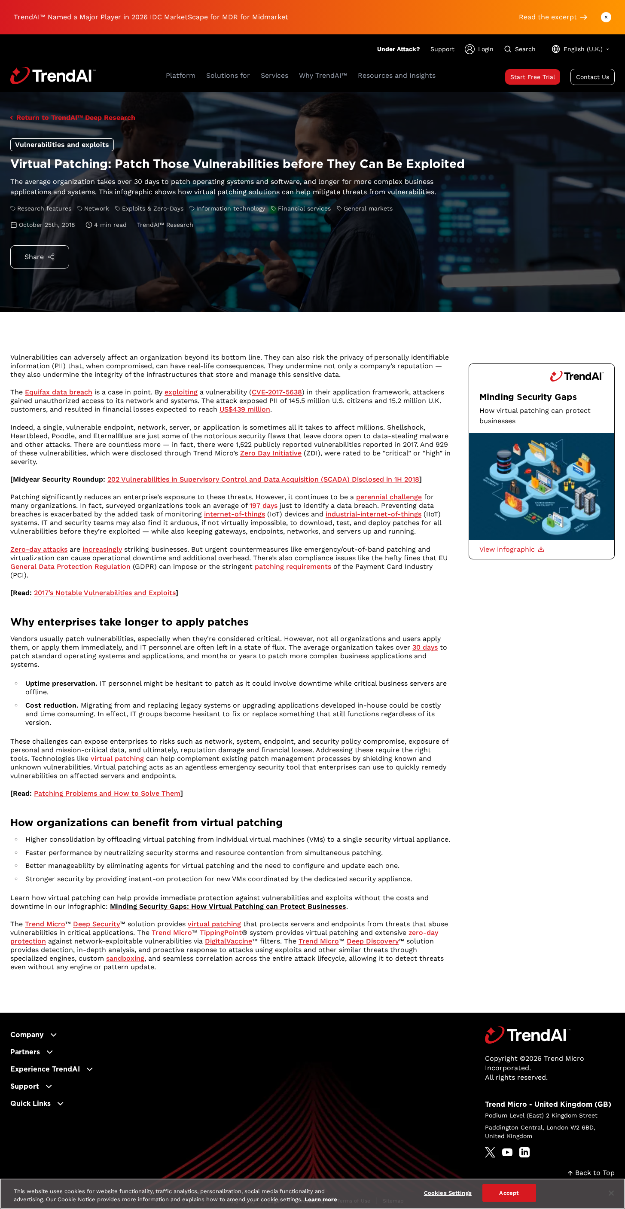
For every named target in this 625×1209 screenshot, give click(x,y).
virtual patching (117, 758)
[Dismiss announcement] (606, 17)
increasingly (102, 549)
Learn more (321, 1200)
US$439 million (245, 409)
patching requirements (293, 566)
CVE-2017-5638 (277, 392)
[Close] (611, 1193)
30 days (425, 647)
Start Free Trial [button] (532, 76)
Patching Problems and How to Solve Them (107, 793)
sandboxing (125, 958)
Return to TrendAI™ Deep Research (75, 117)
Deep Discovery (373, 941)
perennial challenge (389, 497)
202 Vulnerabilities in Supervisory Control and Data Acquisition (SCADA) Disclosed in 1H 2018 (263, 479)
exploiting (181, 392)
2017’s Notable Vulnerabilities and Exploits (105, 593)
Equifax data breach (58, 392)
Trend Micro (45, 924)
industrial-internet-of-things (373, 514)
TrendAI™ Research (165, 224)
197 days (263, 505)
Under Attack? (398, 49)
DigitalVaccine (228, 941)
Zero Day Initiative (271, 453)
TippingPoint (221, 932)
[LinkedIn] (524, 1152)
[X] (490, 1152)
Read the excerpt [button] (548, 17)
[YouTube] (507, 1152)
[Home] (527, 1035)
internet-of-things (234, 514)
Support (442, 49)
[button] (511, 549)
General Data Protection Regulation (70, 566)
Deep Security (96, 924)
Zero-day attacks (38, 549)
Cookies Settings (448, 1193)
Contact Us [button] (592, 76)
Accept (509, 1193)
